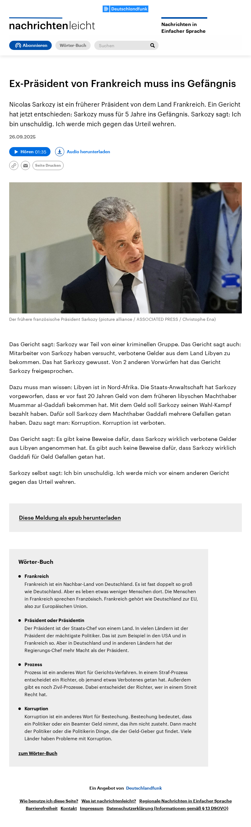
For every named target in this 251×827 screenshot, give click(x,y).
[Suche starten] (152, 45)
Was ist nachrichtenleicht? (108, 801)
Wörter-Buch (73, 45)
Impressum (91, 808)
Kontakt (69, 808)
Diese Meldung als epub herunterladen (70, 517)
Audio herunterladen (88, 152)
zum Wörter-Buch (37, 753)
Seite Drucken (48, 165)
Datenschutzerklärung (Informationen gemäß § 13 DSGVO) (167, 808)
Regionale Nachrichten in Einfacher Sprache (185, 801)
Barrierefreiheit (42, 808)
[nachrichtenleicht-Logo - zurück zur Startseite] (52, 23)
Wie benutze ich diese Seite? (49, 801)
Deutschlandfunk (144, 788)
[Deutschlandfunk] (125, 9)
